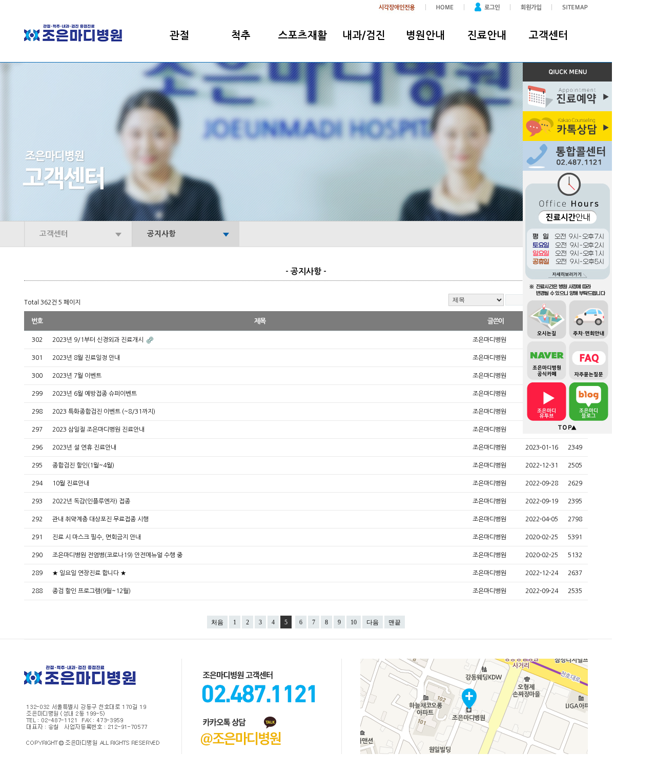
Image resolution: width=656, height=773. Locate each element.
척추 (241, 35)
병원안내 (425, 35)
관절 (179, 35)
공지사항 (161, 233)
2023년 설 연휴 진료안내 (84, 447)
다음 (372, 622)
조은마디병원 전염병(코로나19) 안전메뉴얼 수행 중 (117, 555)
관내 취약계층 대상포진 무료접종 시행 (100, 519)
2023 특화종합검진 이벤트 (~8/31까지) (103, 412)
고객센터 (548, 35)
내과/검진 (363, 35)
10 (354, 622)
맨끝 (394, 622)
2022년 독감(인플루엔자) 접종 (91, 501)
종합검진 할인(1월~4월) (83, 465)
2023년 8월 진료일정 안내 (86, 358)
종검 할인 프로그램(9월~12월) (91, 591)
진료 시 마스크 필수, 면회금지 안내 (96, 537)
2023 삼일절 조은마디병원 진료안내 (98, 429)
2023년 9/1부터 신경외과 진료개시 (98, 340)
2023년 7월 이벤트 (76, 376)
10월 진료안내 (70, 483)
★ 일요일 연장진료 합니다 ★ (89, 573)
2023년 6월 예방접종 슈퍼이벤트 (94, 394)
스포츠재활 (302, 35)
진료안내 (486, 35)
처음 (217, 622)
